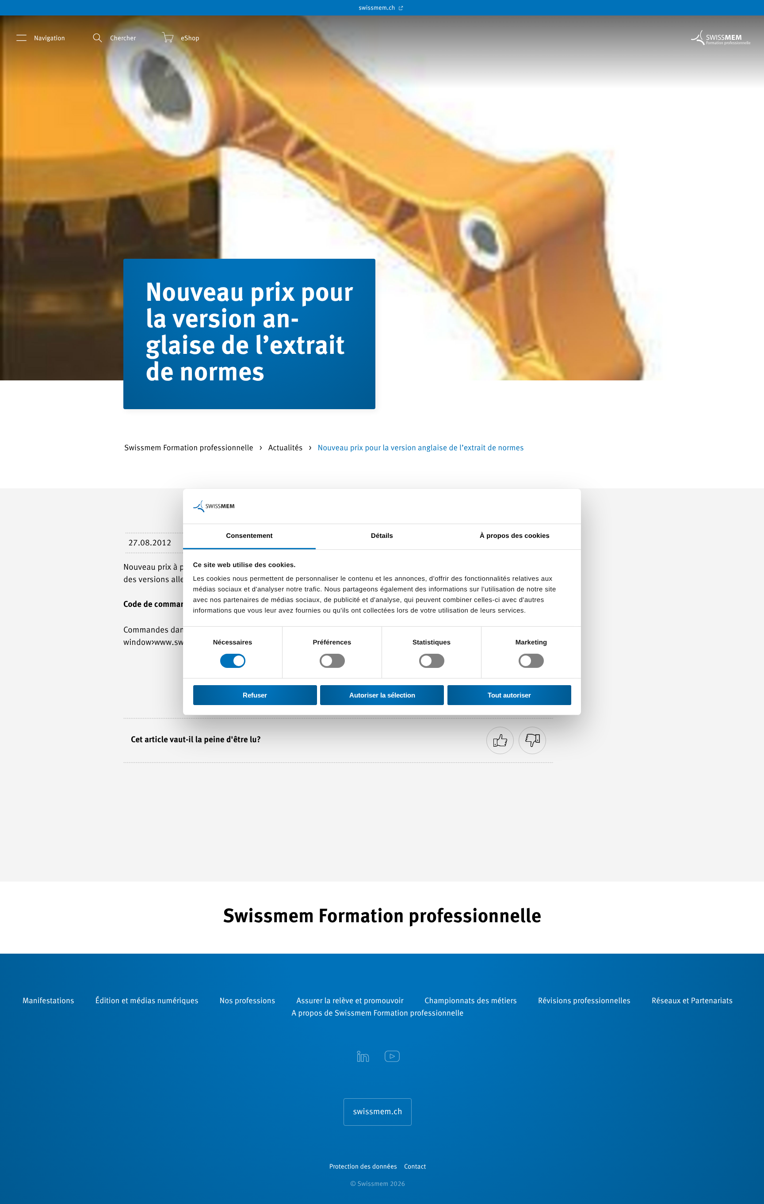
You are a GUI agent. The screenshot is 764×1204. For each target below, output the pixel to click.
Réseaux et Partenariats (692, 1001)
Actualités (286, 448)
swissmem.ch (377, 8)
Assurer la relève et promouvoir (349, 1001)
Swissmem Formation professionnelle (189, 448)
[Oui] (500, 740)
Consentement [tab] (249, 536)
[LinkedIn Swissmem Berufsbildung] (363, 1057)
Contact (415, 1167)
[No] (532, 740)
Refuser (255, 695)
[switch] (332, 661)
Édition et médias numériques (147, 1001)
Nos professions (247, 1001)
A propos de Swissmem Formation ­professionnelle (378, 1014)
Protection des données (363, 1167)
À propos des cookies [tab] (515, 536)
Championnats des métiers (470, 1001)
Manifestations (48, 1001)
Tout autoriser (509, 695)
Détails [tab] (382, 536)
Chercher (123, 38)
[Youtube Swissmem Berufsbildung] (392, 1057)
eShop (190, 38)
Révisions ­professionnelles (584, 1001)
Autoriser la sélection (382, 695)
